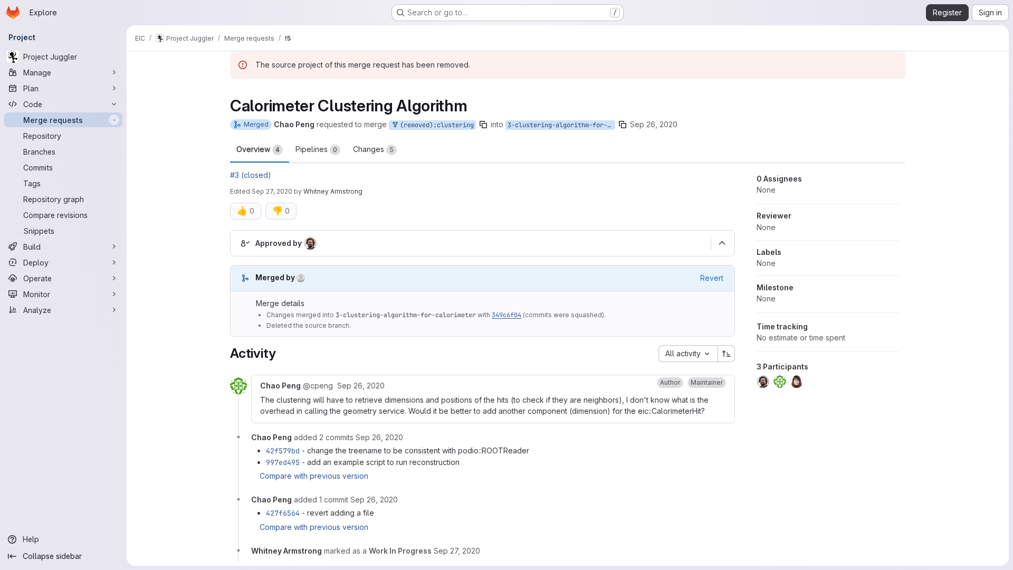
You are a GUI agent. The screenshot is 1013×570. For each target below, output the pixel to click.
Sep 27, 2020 (272, 191)
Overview (258, 149)
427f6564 (283, 513)
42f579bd (283, 450)
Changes (373, 149)
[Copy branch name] (483, 124)
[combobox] (688, 353)
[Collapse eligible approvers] (721, 243)
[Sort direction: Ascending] (726, 353)
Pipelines (316, 149)
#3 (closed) (250, 174)
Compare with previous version (314, 475)
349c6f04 (506, 315)
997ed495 (283, 462)
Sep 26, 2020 (653, 124)
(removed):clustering (435, 125)
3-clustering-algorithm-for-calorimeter (561, 125)
